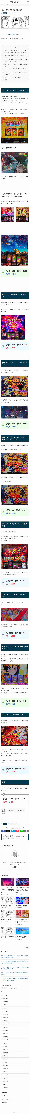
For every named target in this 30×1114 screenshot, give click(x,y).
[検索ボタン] (28, 2)
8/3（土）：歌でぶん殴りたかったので (15, 50)
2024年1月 (5, 1087)
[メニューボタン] (2, 2)
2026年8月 (5, 995)
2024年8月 (5, 1065)
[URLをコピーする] (26, 831)
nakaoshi (15, 859)
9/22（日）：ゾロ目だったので (13, 77)
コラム (4, 1095)
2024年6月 (5, 1071)
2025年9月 (5, 1027)
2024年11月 (6, 1055)
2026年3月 (5, 1008)
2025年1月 (5, 1049)
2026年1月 (5, 1014)
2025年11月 (6, 1020)
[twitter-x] (16, 867)
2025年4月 (5, 1040)
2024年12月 (6, 1052)
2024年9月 (5, 1062)
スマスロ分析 (6, 1099)
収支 (16, 824)
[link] (14, 867)
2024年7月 (5, 1068)
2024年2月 (5, 1084)
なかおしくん (15, 2)
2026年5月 (5, 1001)
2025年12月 (6, 1017)
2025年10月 (6, 1024)
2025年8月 (5, 1030)
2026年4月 (5, 1004)
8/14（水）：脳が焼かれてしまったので (16, 52)
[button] (3, 831)
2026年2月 (5, 1011)
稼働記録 (4, 13)
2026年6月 (5, 998)
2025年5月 (5, 1036)
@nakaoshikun (14, 34)
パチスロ (11, 824)
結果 (6, 79)
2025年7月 (5, 1033)
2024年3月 (5, 1081)
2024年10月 (6, 1059)
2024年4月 (5, 1078)
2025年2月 (5, 1046)
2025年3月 (5, 1043)
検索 (27, 947)
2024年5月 (5, 1075)
